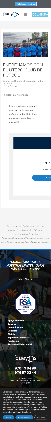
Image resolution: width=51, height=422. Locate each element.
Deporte (18, 81)
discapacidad (29, 81)
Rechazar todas (24, 417)
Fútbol (40, 81)
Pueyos (13, 86)
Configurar (41, 417)
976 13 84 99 (25, 368)
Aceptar (8, 417)
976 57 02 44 (25, 372)
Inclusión (7, 83)
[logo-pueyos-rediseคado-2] (11, 12)
